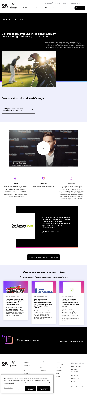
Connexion (57, 3)
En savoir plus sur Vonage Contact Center (43, 257)
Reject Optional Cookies (43, 388)
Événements (43, 367)
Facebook (59, 365)
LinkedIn (59, 367)
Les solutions (36, 7)
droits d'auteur (74, 384)
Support (65, 3)
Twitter (59, 370)
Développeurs (49, 7)
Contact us (80, 8)
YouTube (59, 373)
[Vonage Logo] (9, 6)
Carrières (42, 370)
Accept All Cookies (31, 388)
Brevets (73, 381)
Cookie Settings (75, 378)
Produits (25, 7)
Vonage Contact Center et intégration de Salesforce (13, 109)
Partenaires (27, 365)
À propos (42, 365)
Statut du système (28, 368)
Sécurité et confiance (76, 386)
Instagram (59, 376)
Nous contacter (77, 341)
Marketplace (27, 362)
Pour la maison (48, 3)
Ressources (60, 7)
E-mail (64, 341)
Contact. (26, 373)
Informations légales (76, 366)
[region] (27, 383)
